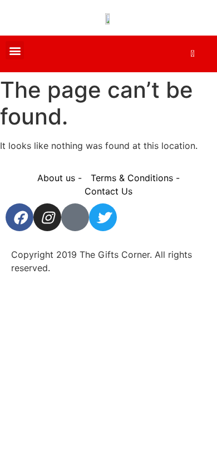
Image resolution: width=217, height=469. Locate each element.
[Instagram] (47, 217)
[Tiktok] (75, 217)
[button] (15, 50)
